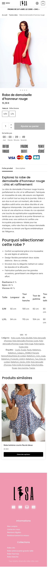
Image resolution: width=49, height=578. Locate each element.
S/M (5, 114)
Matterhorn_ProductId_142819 (13, 359)
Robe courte (15, 338)
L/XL (12, 114)
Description (20, 168)
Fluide (29, 350)
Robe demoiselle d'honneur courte (25, 341)
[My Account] (37, 3)
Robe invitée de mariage (21, 365)
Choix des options (23, 454)
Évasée (23, 350)
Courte (17, 350)
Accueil (4, 15)
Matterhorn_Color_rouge (36, 356)
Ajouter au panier (30, 126)
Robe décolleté (26, 338)
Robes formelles (37, 365)
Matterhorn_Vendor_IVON (20, 362)
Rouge (14, 368)
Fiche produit (7, 168)
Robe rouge (28, 344)
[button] (11, 125)
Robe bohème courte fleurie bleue (18, 445)
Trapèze (32, 368)
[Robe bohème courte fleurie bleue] (23, 412)
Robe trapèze (39, 344)
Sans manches (23, 368)
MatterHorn (36, 350)
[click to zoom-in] (23, 53)
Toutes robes (13, 15)
